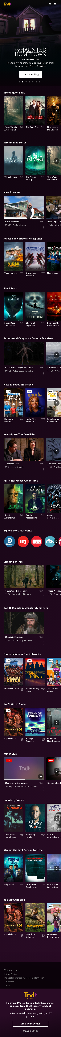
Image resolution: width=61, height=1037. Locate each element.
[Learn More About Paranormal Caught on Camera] (43, 373)
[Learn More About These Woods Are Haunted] (43, 597)
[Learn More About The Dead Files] (43, 469)
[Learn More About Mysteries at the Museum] (43, 789)
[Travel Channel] (7, 4)
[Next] (57, 43)
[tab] (19, 81)
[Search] (48, 4)
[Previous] (4, 43)
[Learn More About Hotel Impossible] (43, 227)
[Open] (55, 4)
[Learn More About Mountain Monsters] (43, 643)
